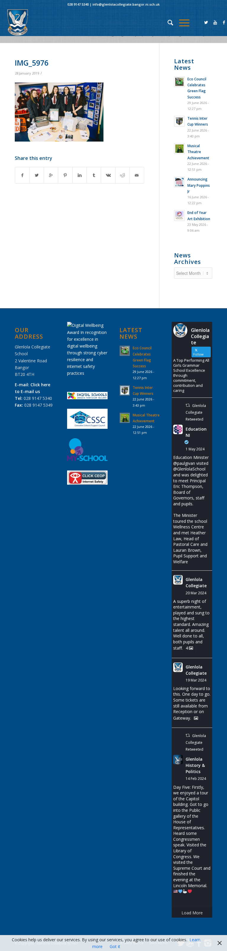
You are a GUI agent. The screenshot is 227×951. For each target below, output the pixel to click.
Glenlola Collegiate (196, 582)
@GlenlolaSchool (189, 469)
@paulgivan (184, 463)
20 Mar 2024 (196, 592)
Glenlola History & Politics (195, 765)
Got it (115, 946)
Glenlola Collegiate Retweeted (196, 412)
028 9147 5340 (78, 4)
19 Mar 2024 (196, 680)
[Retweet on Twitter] (188, 405)
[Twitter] (206, 22)
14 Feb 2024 (196, 778)
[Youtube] (215, 22)
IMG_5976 (31, 63)
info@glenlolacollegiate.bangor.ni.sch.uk (126, 4)
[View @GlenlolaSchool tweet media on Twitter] (196, 718)
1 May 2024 (195, 449)
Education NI (196, 432)
